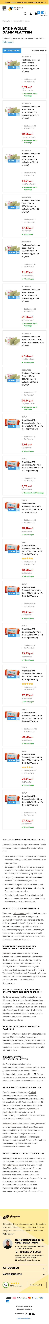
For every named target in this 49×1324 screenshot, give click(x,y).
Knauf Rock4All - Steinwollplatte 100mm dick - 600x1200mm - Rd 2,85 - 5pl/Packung (32, 675)
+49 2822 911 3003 (29, 1251)
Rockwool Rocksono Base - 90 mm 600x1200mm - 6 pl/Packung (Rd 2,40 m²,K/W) (31, 295)
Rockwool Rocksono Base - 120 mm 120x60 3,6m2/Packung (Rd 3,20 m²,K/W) (33, 341)
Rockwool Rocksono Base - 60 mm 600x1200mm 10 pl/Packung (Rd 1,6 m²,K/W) (31, 159)
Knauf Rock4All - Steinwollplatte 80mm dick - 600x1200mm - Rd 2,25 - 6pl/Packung (32, 633)
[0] (36, 13)
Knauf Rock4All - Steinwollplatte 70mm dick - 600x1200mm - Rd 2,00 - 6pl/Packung (32, 549)
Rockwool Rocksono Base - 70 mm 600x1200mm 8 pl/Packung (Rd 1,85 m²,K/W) (31, 206)
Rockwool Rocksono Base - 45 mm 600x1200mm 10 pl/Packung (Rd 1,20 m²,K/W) (31, 251)
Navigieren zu (12, 1285)
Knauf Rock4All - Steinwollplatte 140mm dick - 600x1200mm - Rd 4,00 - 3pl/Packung (32, 758)
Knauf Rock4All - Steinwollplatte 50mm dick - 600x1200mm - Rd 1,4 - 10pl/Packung (32, 466)
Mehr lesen (7, 42)
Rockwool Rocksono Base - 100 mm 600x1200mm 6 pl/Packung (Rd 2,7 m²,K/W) (31, 379)
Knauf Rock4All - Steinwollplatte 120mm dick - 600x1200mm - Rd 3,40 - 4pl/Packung (32, 717)
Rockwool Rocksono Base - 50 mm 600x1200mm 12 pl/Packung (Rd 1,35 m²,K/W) (31, 112)
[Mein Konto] (31, 13)
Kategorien (11, 1279)
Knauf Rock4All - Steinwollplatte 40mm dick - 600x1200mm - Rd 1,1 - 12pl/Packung (32, 424)
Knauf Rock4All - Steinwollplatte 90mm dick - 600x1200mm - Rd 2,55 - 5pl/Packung (32, 591)
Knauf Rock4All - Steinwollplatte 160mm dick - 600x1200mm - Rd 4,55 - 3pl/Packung (32, 800)
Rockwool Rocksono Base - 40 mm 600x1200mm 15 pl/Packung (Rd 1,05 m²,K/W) (31, 66)
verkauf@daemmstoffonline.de (29, 1260)
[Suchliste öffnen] (25, 13)
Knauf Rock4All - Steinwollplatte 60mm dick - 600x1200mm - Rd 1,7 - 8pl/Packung (32, 508)
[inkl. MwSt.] (43, 12)
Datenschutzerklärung (23, 1320)
